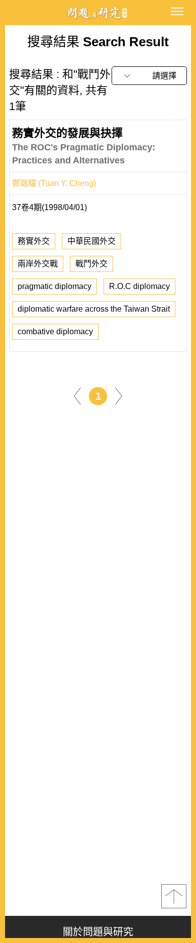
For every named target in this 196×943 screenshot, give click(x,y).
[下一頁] (119, 395)
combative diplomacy (55, 331)
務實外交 (34, 241)
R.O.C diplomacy (139, 286)
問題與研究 (98, 13)
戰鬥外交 (91, 263)
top (173, 896)
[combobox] (149, 75)
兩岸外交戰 (38, 263)
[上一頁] (77, 395)
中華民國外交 (91, 241)
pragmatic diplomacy (54, 286)
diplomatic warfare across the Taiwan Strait (94, 309)
